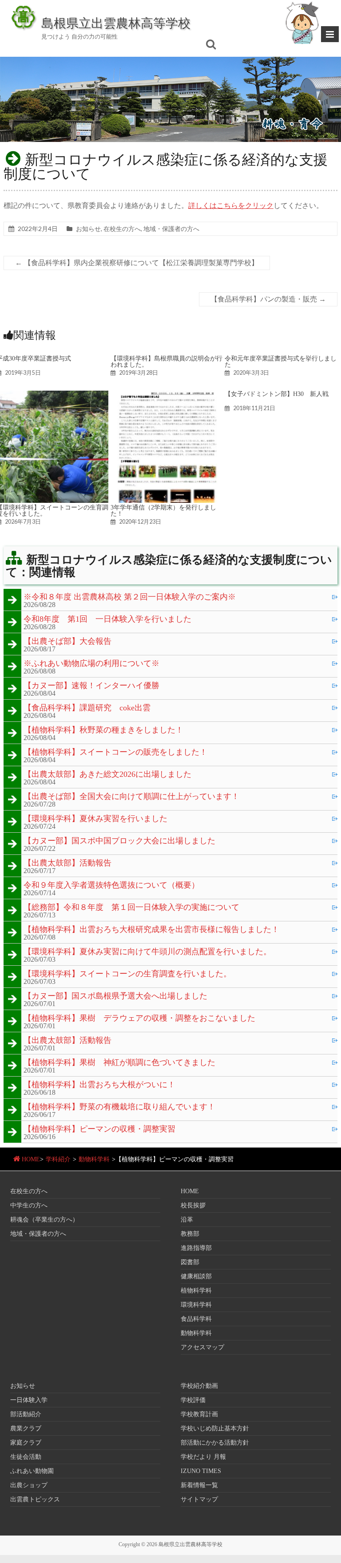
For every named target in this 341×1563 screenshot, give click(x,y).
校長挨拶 (193, 1205)
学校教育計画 (199, 1414)
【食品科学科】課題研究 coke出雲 (87, 708)
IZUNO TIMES (201, 1471)
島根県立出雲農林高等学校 (115, 22)
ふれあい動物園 (32, 1471)
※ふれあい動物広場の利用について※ (91, 664)
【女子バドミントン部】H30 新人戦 (277, 393)
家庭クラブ (25, 1442)
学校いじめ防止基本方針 (215, 1428)
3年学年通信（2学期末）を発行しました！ (163, 510)
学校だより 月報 (203, 1456)
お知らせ (88, 228)
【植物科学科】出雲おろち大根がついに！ (99, 1085)
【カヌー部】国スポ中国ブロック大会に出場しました (119, 841)
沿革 (187, 1219)
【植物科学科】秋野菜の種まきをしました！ (103, 730)
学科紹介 (58, 1159)
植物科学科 (196, 1290)
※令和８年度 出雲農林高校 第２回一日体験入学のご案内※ (130, 597)
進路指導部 (196, 1248)
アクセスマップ (202, 1347)
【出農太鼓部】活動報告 (67, 863)
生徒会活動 (25, 1456)
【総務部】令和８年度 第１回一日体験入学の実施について (131, 908)
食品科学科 (196, 1319)
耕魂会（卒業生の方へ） (44, 1219)
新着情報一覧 (199, 1485)
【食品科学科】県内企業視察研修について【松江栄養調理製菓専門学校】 (136, 262)
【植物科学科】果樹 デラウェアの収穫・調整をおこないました (139, 1018)
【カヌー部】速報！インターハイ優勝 (91, 686)
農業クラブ (25, 1428)
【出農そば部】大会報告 (67, 642)
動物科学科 (94, 1159)
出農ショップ (29, 1485)
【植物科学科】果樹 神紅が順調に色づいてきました (119, 1063)
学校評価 (193, 1400)
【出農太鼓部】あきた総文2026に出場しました (107, 775)
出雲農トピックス (35, 1499)
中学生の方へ (29, 1205)
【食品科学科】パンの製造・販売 (268, 299)
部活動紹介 (25, 1414)
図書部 (190, 1262)
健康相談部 (196, 1276)
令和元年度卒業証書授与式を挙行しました (281, 361)
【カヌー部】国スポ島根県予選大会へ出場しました (115, 996)
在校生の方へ (122, 228)
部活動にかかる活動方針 (215, 1442)
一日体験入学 (29, 1400)
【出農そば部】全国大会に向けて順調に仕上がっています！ (131, 797)
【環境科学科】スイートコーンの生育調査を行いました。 (127, 974)
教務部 (190, 1233)
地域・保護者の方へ (171, 228)
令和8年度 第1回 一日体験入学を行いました (107, 619)
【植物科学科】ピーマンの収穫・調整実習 (99, 1129)
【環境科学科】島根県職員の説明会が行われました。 (166, 361)
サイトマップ (199, 1499)
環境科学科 (196, 1304)
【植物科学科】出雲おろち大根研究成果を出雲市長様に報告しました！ (151, 930)
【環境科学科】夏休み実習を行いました (95, 819)
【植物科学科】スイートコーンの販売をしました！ (115, 752)
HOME (31, 1159)
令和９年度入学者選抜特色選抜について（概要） (111, 885)
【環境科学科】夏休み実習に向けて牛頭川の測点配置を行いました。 (147, 952)
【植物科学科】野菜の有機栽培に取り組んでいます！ (119, 1107)
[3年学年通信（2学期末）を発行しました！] (167, 395)
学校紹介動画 (199, 1386)
